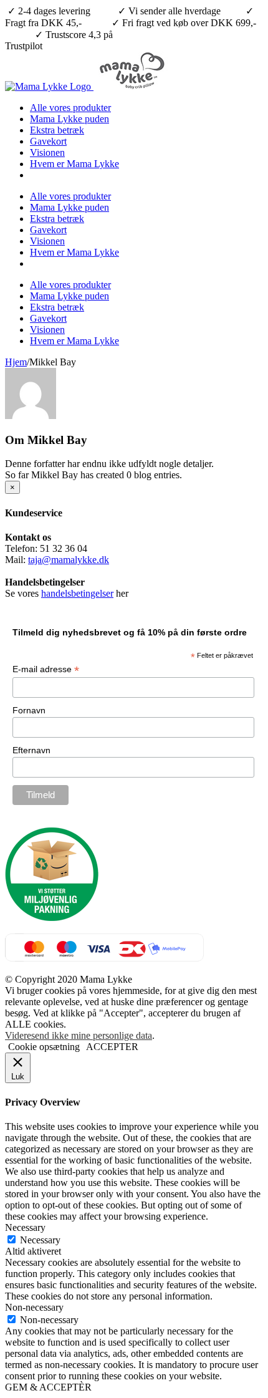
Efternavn (31, 750)
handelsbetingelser (77, 593)
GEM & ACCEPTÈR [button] (48, 1387)
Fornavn (28, 710)
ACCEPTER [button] (112, 1046)
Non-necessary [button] (34, 1307)
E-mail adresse (45, 669)
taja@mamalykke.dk (68, 559)
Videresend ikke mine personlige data (78, 1035)
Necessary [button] (25, 1227)
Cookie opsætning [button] (44, 1046)
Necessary (40, 1240)
